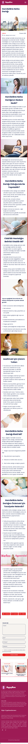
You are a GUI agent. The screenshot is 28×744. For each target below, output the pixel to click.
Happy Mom (3, 717)
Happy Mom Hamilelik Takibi (7, 715)
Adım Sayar (22, 716)
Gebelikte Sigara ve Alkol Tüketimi (21, 675)
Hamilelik (10, 716)
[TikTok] (5, 730)
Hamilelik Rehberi (15, 716)
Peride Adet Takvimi (17, 715)
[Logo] (6, 2)
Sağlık (4, 33)
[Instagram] (2, 730)
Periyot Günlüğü (10, 717)
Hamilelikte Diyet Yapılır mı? (7, 674)
